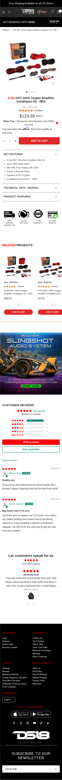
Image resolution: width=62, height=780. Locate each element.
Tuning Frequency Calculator (14, 677)
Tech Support (38, 641)
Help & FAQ (38, 644)
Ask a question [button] (31, 449)
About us (36, 668)
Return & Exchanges (42, 650)
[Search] (9, 12)
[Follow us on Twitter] (20, 723)
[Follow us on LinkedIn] (48, 723)
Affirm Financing (40, 656)
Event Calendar (9, 687)
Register (5, 641)
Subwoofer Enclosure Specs (14, 684)
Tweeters (6, 30)
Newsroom (37, 684)
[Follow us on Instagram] (27, 723)
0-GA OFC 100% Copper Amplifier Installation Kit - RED (18, 292)
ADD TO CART (18, 312)
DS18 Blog (37, 671)
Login (4, 638)
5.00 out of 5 (39, 411)
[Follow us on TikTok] (41, 723)
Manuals (6, 671)
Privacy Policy (39, 680)
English (7, 699)
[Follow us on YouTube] (34, 723)
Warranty (36, 653)
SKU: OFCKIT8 (44, 282)
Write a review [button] (31, 442)
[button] (26, 110)
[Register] (55, 769)
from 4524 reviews (31, 563)
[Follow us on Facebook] (14, 723)
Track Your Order (40, 647)
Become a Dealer (9, 647)
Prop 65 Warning (40, 674)
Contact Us (37, 638)
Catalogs (6, 668)
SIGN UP (54, 21)
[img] (9, 469)
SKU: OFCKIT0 (10, 282)
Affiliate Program (40, 677)
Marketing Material (10, 674)
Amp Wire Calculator (11, 680)
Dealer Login (7, 644)
